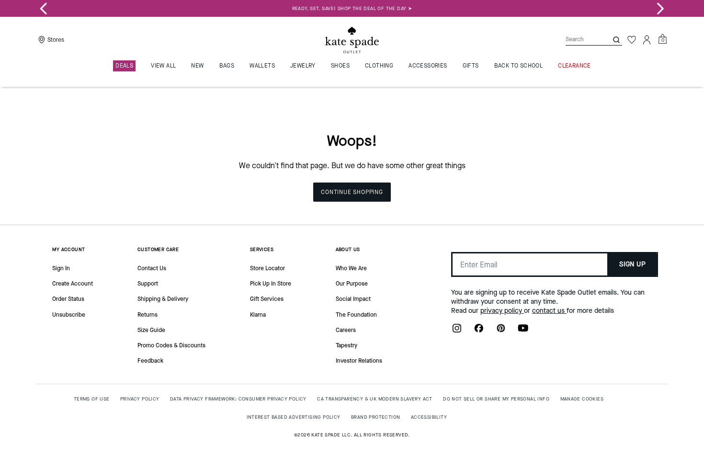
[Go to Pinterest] (501, 331)
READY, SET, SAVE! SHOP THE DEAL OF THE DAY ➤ (352, 8)
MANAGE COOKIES (582, 399)
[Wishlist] (631, 40)
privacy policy (502, 310)
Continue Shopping (352, 192)
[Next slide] (660, 8)
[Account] (647, 40)
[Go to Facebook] (479, 331)
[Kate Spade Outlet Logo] (352, 39)
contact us (549, 310)
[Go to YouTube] (523, 331)
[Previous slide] (43, 8)
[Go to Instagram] (457, 331)
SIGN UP (632, 264)
